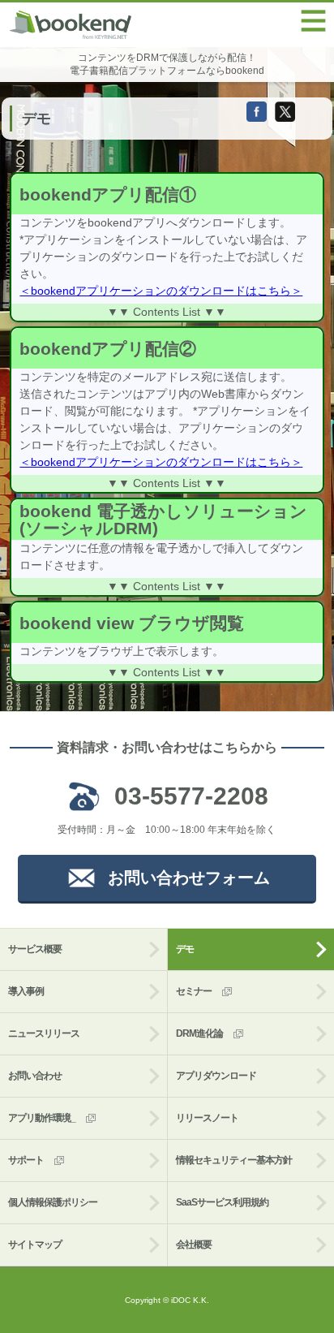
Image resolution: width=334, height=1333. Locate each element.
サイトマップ (35, 1244)
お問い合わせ (35, 1075)
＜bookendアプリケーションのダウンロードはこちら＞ (160, 290)
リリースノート (207, 1118)
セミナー (194, 991)
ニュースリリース (43, 1033)
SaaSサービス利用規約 (222, 1202)
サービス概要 (35, 949)
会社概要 (194, 1244)
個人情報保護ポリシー (52, 1202)
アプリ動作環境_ (41, 1118)
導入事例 (26, 991)
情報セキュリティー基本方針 (234, 1160)
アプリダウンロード (216, 1075)
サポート (26, 1160)
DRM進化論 (199, 1033)
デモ (185, 949)
